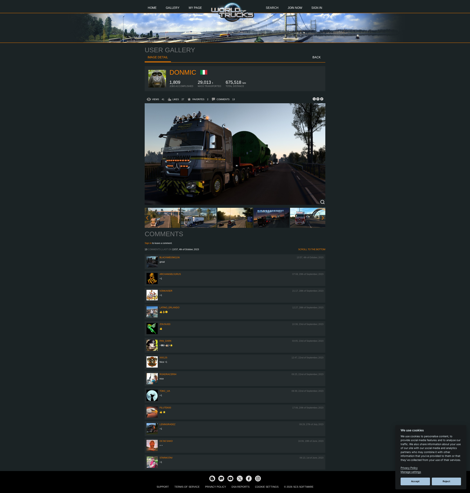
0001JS (163, 357)
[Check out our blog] (212, 478)
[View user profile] (157, 86)
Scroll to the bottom (311, 249)
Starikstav (166, 458)
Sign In (316, 7)
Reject (446, 481)
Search (272, 7)
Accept (415, 481)
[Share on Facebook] (321, 99)
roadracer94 (168, 374)
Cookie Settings (267, 486)
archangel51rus (170, 274)
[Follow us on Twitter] (239, 478)
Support (163, 486)
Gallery (173, 7)
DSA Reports (241, 486)
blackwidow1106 (170, 257)
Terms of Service (187, 486)
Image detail (158, 57)
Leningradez (167, 424)
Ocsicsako (166, 441)
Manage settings (411, 471)
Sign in (148, 243)
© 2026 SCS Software (298, 486)
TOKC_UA (165, 391)
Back (316, 57)
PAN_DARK (165, 341)
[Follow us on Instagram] (258, 478)
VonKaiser (166, 291)
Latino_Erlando (169, 307)
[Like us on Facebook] (248, 478)
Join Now (295, 7)
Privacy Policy (215, 486)
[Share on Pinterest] (318, 99)
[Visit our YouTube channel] (230, 478)
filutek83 (165, 407)
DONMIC (182, 72)
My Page (195, 7)
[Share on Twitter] (314, 99)
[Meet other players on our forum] (221, 478)
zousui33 (165, 324)
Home (152, 7)
